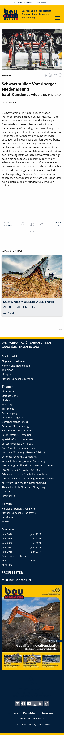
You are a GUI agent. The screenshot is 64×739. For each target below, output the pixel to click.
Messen (30, 3)
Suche (19, 3)
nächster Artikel (58, 224)
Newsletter (44, 3)
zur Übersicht (8, 224)
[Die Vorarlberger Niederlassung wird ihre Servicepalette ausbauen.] (32, 49)
